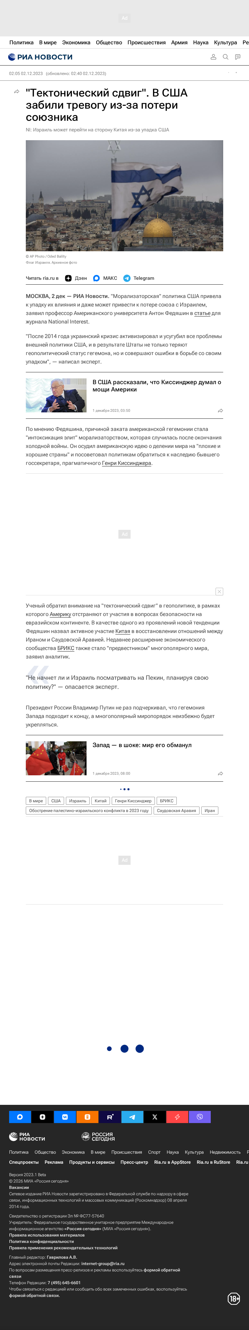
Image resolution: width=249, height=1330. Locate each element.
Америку (60, 614)
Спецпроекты (24, 1162)
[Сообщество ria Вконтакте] (65, 1117)
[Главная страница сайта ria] (39, 57)
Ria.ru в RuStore (213, 1162)
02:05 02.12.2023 (26, 73)
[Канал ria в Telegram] (132, 1117)
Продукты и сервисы (91, 1162)
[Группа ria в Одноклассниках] (87, 1117)
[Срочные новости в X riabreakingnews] (177, 1117)
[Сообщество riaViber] (200, 1117)
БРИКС (65, 648)
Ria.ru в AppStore (172, 1162)
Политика (19, 1152)
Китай (101, 800)
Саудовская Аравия (176, 810)
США (56, 800)
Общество (45, 1152)
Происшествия (126, 1152)
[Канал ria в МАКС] (20, 1117)
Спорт (154, 1152)
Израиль (77, 800)
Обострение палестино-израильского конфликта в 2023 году (88, 810)
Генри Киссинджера (126, 463)
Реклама (54, 1162)
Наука (173, 1152)
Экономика (73, 1152)
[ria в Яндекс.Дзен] (42, 1117)
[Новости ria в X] (155, 1117)
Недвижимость (225, 1152)
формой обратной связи (34, 1295)
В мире (36, 800)
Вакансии (19, 1187)
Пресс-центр (134, 1162)
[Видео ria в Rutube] (110, 1117)
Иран (210, 810)
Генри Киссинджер (133, 800)
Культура (194, 1152)
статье (202, 313)
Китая (122, 631)
